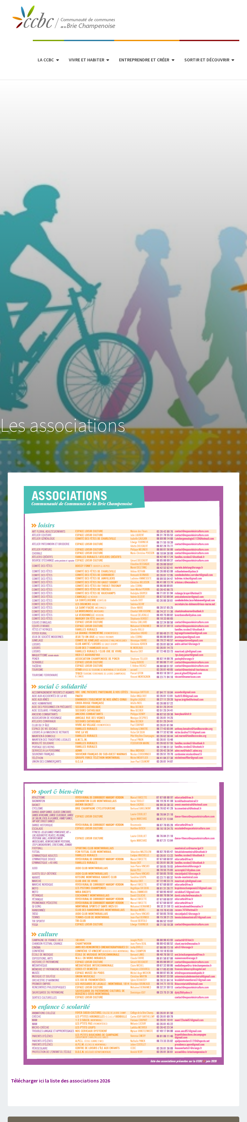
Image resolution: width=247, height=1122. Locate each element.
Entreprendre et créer (144, 60)
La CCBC (46, 60)
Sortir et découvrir (206, 60)
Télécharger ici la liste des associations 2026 (60, 1080)
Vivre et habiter (86, 60)
